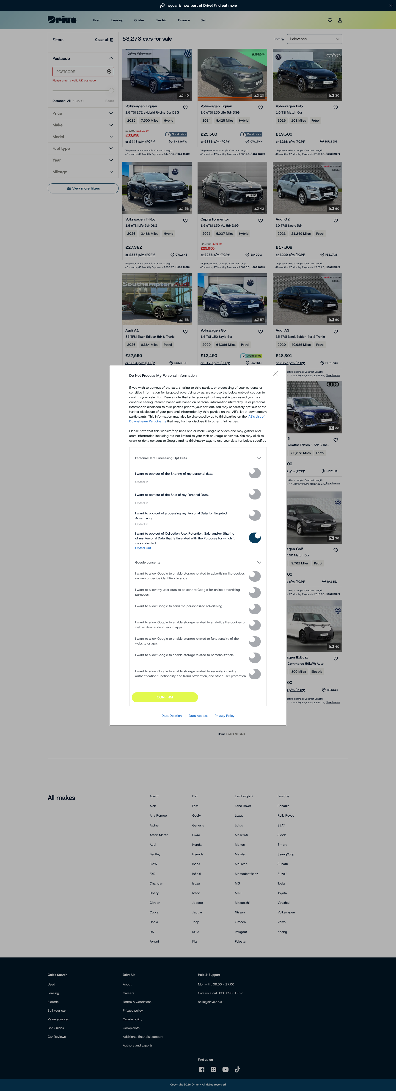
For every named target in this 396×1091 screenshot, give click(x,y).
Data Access (198, 716)
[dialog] (198, 545)
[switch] (255, 473)
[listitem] (198, 458)
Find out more (225, 5)
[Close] (277, 376)
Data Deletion (172, 716)
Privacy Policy (224, 716)
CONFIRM (165, 697)
